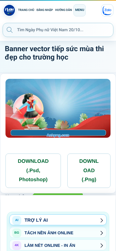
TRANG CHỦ (26, 10)
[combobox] (58, 30)
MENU (79, 10)
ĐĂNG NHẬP (44, 10)
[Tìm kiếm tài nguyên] (9, 30)
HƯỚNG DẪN (63, 10)
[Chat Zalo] (107, 10)
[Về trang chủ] (9, 10)
